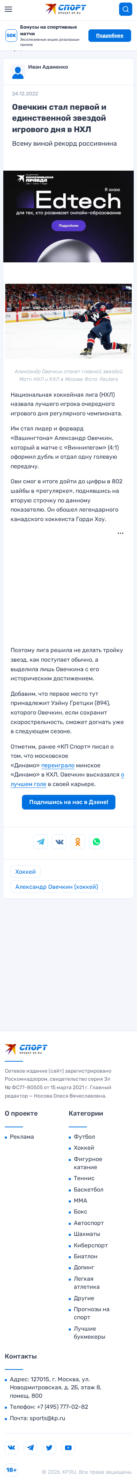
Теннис (84, 1178)
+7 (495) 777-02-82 (62, 1406)
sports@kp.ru (47, 1418)
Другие (84, 1298)
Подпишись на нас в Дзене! (68, 802)
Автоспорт (89, 1222)
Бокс (80, 1211)
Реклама (22, 1136)
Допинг (84, 1267)
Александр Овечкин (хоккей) (56, 886)
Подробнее (109, 35)
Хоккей (25, 871)
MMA (80, 1200)
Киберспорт (91, 1245)
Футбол (84, 1136)
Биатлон (86, 1256)
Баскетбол (88, 1189)
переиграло (58, 765)
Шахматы (87, 1233)
